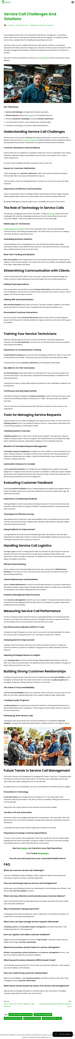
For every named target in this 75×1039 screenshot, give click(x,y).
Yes (49, 1037)
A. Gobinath (10, 25)
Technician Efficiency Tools (52, 1018)
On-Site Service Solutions (13, 1018)
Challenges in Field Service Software (41, 25)
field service (51, 214)
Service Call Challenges (32, 1018)
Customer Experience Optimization (20, 1014)
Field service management (42, 1014)
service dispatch (43, 58)
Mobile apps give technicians (14, 229)
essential (31, 115)
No (52, 1037)
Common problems (29, 140)
